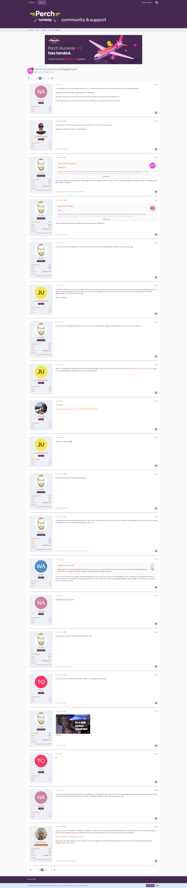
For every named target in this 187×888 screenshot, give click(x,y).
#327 (156, 322)
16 (37, 78)
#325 (156, 243)
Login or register (147, 2)
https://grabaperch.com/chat (141, 368)
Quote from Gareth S (66, 163)
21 (49, 78)
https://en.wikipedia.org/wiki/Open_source (69, 837)
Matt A (101, 223)
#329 (156, 401)
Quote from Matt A (66, 206)
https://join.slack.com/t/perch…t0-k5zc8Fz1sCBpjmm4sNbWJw (75, 409)
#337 (156, 711)
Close (157, 885)
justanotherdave (74, 326)
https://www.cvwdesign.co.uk (41, 859)
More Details (150, 885)
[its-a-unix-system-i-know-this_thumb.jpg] (73, 724)
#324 (156, 200)
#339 (156, 790)
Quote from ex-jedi (65, 565)
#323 (156, 157)
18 (43, 78)
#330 (156, 437)
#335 (156, 632)
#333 (156, 559)
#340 (156, 827)
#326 (156, 285)
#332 (156, 516)
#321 (156, 85)
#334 (156, 596)
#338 (156, 754)
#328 (156, 365)
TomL (59, 735)
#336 (156, 675)
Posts (32, 111)
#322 (156, 121)
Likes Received (35, 106)
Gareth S (39, 72)
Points (33, 109)
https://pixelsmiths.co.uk (42, 190)
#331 (156, 474)
